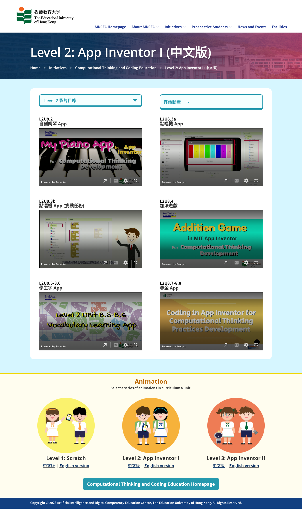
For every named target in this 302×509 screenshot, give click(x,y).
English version (74, 465)
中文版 (49, 465)
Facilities (279, 27)
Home (35, 67)
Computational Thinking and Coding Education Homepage (151, 484)
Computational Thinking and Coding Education (116, 67)
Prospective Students (210, 27)
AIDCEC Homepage (110, 27)
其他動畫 (172, 102)
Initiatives (58, 67)
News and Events (252, 27)
